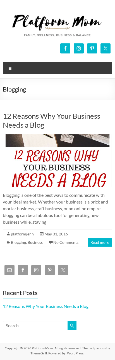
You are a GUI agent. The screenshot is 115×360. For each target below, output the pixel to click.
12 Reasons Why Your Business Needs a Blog (45, 306)
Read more (99, 242)
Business (35, 242)
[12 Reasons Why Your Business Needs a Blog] (57, 137)
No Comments (65, 242)
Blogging (18, 242)
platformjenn (22, 234)
